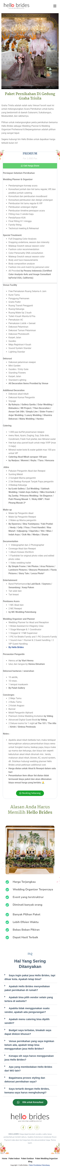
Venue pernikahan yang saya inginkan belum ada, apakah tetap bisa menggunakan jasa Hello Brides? (29, 1045)
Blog (30, 1161)
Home (4, 1158)
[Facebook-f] (23, 1127)
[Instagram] (36, 1127)
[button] (30, 165)
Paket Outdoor (27, 1158)
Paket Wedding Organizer (46, 1158)
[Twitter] (30, 1127)
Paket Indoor (14, 1158)
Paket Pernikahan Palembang (39, 1165)
